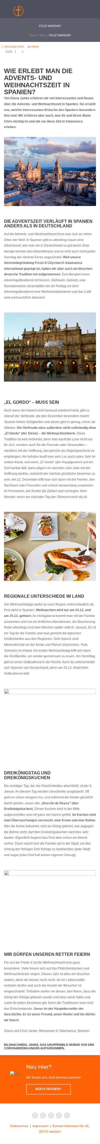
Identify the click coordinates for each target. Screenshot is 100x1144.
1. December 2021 (12, 46)
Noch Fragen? (48, 1089)
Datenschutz (19, 1126)
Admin (35, 46)
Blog (43, 35)
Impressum (41, 1126)
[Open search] (71, 8)
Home (33, 35)
